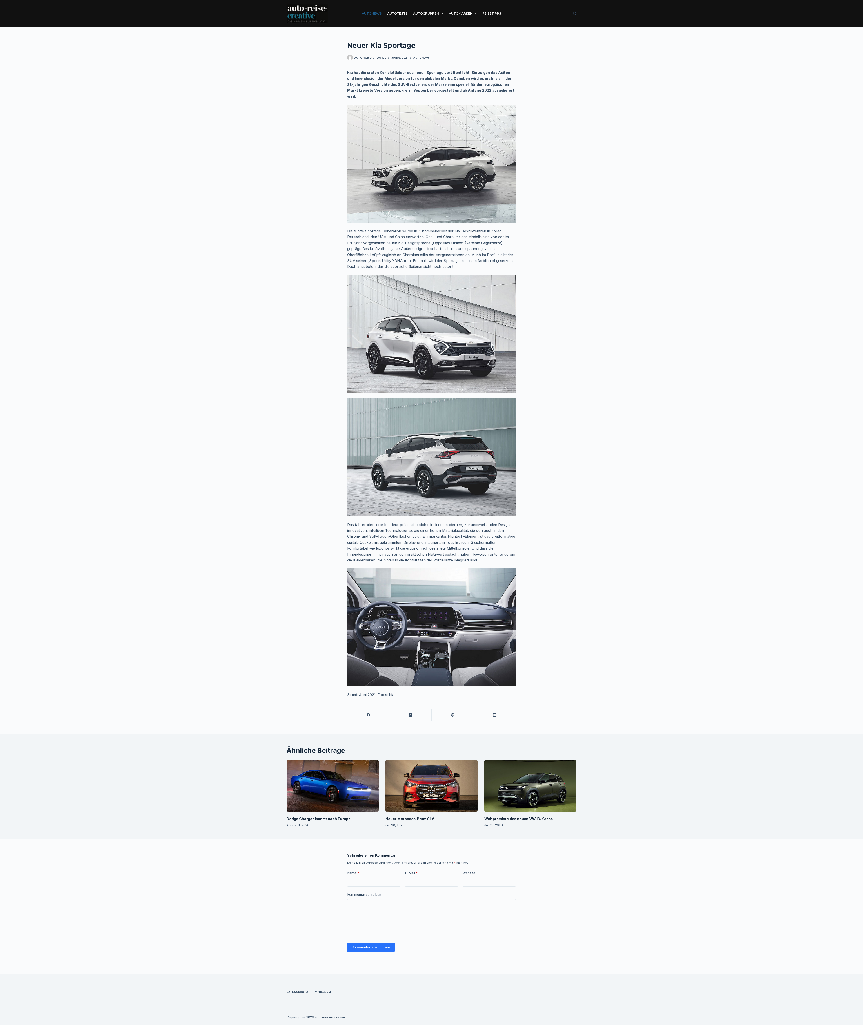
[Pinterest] (453, 715)
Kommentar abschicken (371, 947)
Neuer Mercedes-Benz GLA (409, 818)
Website (469, 873)
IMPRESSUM (322, 992)
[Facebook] (368, 715)
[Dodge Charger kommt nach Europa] (333, 786)
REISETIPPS (491, 13)
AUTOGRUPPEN (426, 13)
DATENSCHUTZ (297, 992)
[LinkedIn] (495, 715)
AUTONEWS (372, 13)
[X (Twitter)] (410, 715)
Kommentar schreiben (365, 894)
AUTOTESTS (397, 13)
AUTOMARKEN (461, 13)
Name (353, 873)
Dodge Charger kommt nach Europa (319, 818)
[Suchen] (574, 13)
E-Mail (411, 873)
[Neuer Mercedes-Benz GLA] (431, 786)
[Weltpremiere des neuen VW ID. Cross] (530, 786)
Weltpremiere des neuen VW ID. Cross (518, 818)
